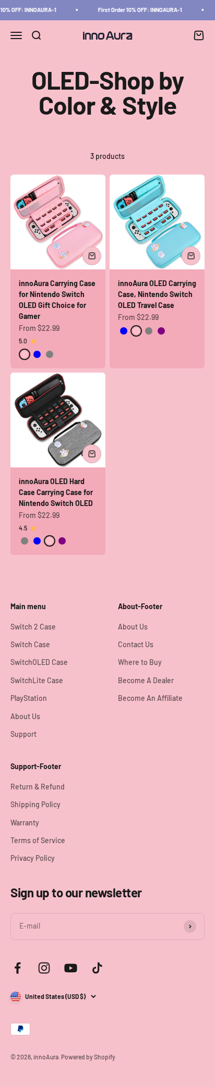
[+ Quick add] (91, 255)
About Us (25, 716)
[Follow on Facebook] (17, 968)
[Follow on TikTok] (97, 968)
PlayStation (28, 698)
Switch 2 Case (33, 626)
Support (23, 734)
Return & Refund (37, 786)
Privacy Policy (32, 858)
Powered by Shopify (88, 1056)
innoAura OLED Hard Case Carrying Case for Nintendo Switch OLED (56, 492)
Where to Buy (140, 662)
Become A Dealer (146, 680)
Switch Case (30, 644)
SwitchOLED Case (39, 662)
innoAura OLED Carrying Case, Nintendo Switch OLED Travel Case (157, 294)
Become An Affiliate (150, 698)
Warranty (24, 822)
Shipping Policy (35, 804)
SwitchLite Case (36, 680)
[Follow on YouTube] (71, 968)
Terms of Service (37, 840)
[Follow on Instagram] (44, 968)
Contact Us (135, 644)
